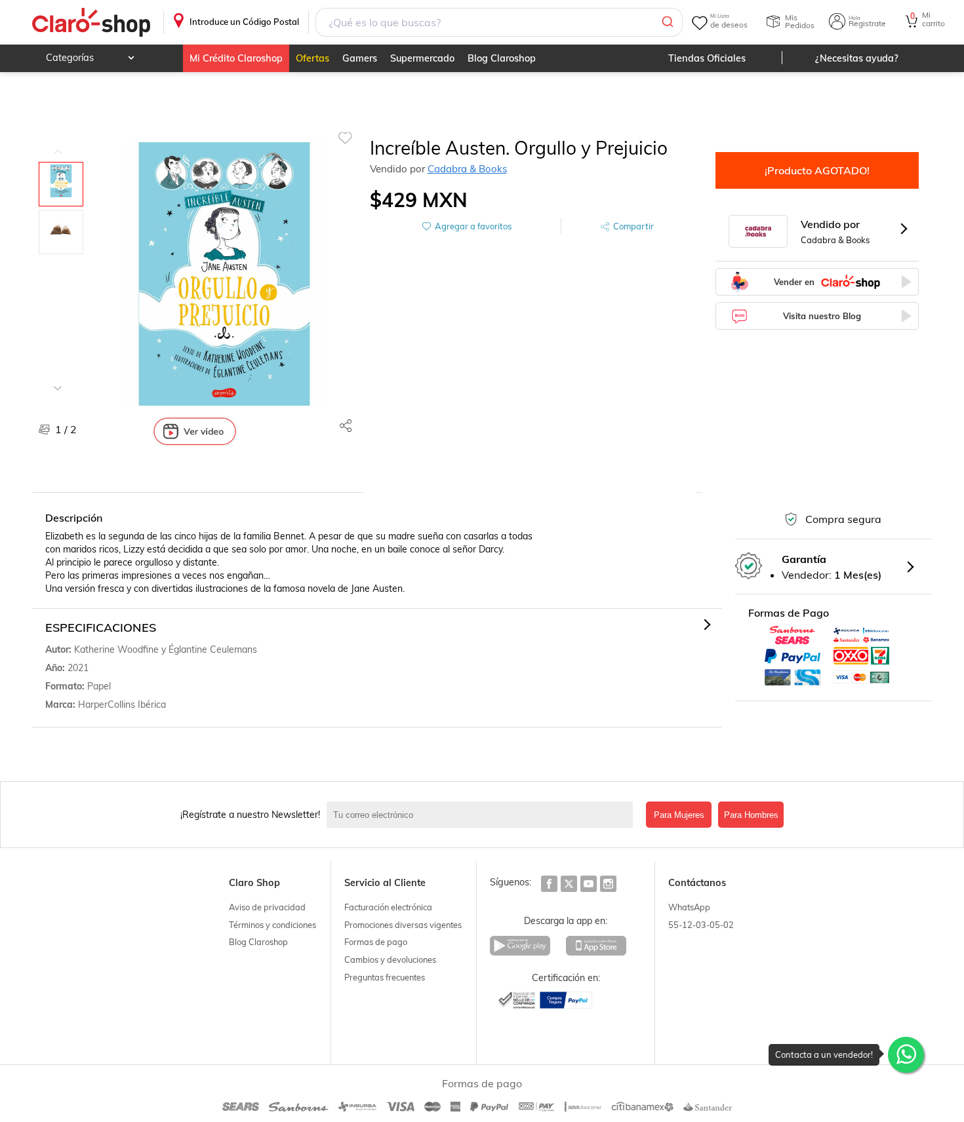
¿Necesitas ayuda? (856, 58)
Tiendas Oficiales (707, 58)
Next (57, 378)
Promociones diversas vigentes (403, 924)
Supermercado (422, 58)
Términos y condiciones (272, 924)
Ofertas (312, 58)
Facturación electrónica (388, 907)
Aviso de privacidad (267, 907)
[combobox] (498, 22)
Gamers (359, 58)
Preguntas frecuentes (384, 977)
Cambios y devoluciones (390, 959)
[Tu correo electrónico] (483, 815)
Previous (57, 142)
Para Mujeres (679, 815)
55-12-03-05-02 (701, 924)
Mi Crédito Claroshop (236, 58)
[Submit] (666, 22)
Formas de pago (375, 942)
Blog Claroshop (502, 58)
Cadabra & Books (467, 169)
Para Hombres (751, 815)
